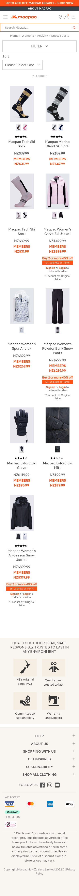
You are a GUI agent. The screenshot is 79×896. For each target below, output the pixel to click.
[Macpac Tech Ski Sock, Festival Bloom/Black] (18, 215)
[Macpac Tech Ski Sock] (22, 103)
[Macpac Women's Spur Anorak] (22, 306)
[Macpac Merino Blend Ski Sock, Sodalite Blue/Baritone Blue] (61, 127)
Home (14, 35)
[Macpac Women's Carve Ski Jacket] (57, 191)
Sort (5, 56)
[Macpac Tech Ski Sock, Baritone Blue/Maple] (18, 127)
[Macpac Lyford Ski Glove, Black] (21, 449)
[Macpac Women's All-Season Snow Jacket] (22, 512)
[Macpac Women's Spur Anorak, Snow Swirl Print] (21, 330)
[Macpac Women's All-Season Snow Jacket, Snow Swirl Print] (25, 536)
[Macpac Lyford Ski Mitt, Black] (57, 449)
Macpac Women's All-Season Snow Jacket (22, 555)
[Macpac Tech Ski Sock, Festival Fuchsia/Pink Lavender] (25, 127)
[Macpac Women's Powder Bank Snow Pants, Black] (57, 330)
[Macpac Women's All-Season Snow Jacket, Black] (18, 536)
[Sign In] (66, 17)
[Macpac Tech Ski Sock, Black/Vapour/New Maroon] (25, 215)
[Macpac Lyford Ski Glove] (22, 425)
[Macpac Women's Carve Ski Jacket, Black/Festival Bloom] (54, 215)
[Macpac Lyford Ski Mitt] (57, 425)
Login (62, 268)
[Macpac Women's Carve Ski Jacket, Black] (61, 215)
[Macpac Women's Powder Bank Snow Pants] (57, 306)
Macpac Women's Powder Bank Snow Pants (57, 348)
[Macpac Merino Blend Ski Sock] (57, 103)
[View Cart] (73, 16)
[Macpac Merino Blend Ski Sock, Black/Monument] (54, 127)
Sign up (51, 268)
